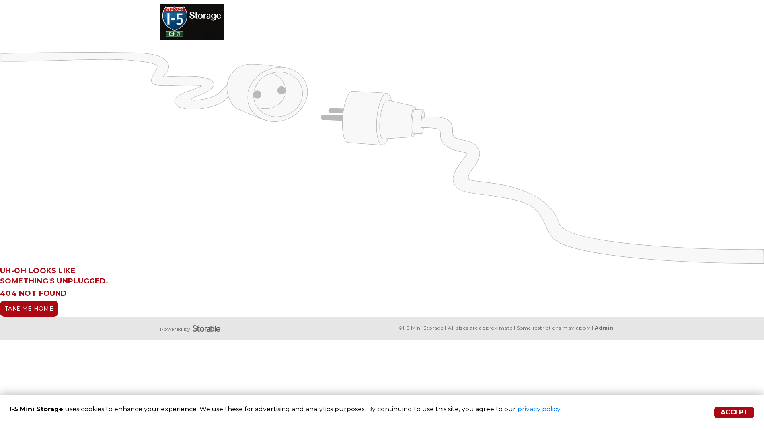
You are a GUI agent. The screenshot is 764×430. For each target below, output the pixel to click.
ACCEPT (734, 412)
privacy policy (539, 409)
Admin (604, 328)
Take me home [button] (29, 308)
